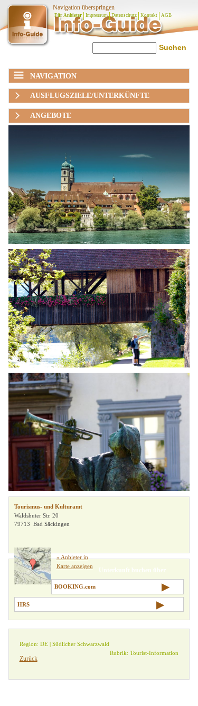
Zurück (28, 658)
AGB (166, 15)
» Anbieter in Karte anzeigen (74, 561)
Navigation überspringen (84, 7)
